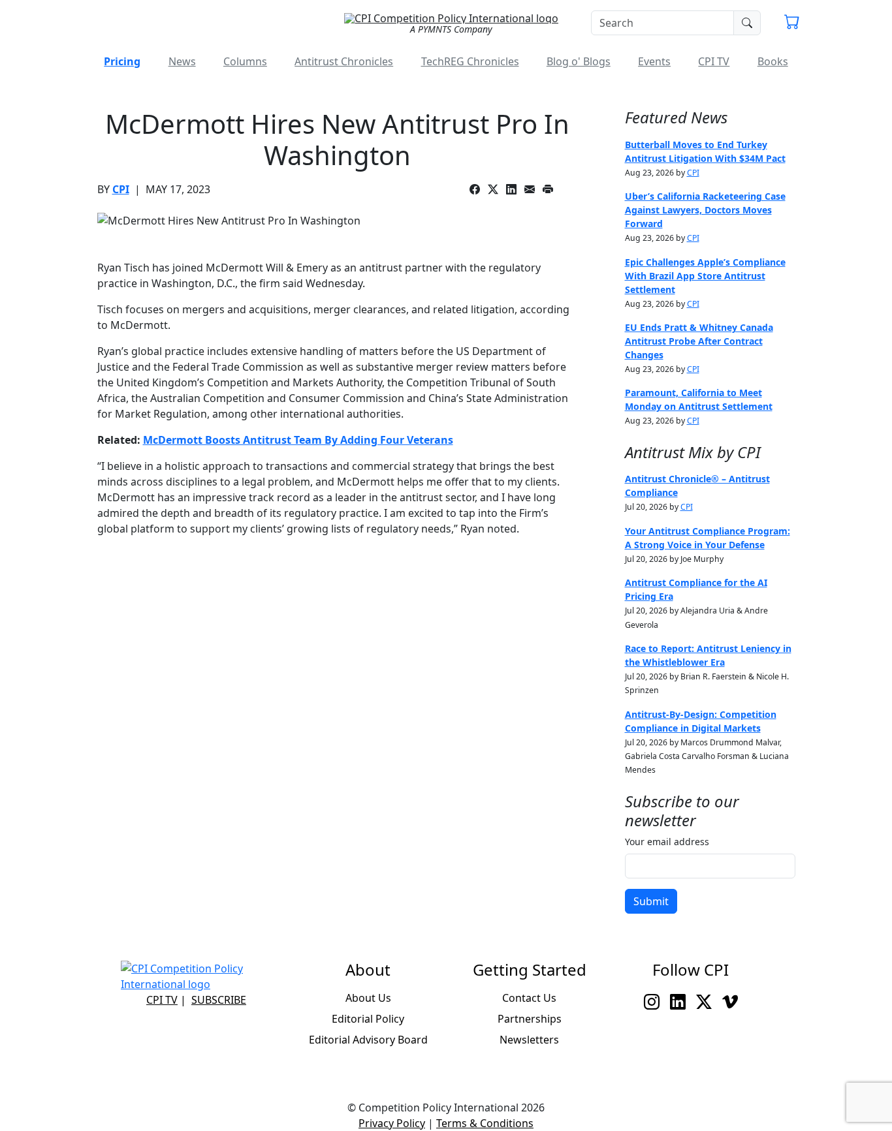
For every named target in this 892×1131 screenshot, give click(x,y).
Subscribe (218, 1000)
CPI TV (713, 61)
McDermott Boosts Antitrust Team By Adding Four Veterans (298, 440)
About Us (368, 998)
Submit (651, 901)
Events (654, 61)
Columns (245, 61)
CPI (120, 189)
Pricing (122, 61)
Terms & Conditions (485, 1123)
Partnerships (530, 1019)
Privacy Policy (391, 1123)
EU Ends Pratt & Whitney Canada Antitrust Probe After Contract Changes (699, 341)
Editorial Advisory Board (368, 1039)
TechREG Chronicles (470, 61)
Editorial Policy (368, 1019)
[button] (792, 23)
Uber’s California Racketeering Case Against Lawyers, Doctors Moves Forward (705, 210)
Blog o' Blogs (579, 61)
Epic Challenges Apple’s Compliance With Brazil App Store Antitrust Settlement (705, 276)
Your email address (667, 841)
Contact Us (529, 998)
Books (772, 61)
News (182, 61)
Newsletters (529, 1039)
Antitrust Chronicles (344, 61)
